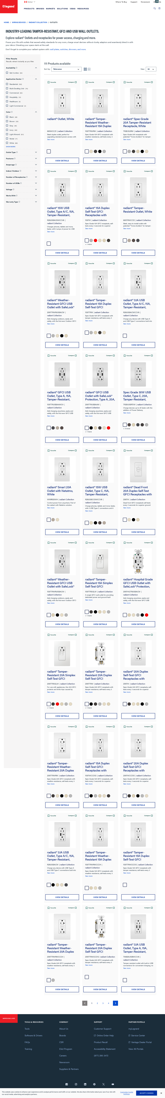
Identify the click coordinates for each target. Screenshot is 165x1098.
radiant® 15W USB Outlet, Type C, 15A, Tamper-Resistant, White (97, 490)
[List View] (89, 69)
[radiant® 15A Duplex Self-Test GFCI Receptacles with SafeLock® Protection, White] (100, 190)
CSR (61, 1042)
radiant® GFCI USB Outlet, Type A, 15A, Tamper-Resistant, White (59, 395)
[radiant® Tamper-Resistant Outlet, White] (138, 190)
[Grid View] (85, 69)
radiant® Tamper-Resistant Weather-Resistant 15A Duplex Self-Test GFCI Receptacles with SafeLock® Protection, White (98, 122)
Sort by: (47, 69)
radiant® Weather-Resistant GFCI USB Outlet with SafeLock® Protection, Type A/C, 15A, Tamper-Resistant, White (61, 583)
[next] (115, 1003)
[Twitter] (103, 1084)
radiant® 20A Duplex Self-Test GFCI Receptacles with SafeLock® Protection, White (136, 675)
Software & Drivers (33, 1035)
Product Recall (101, 1042)
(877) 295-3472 (101, 1055)
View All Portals (136, 1048)
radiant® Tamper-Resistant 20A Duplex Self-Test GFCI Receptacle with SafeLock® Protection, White (98, 675)
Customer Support (102, 1028)
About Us (63, 1028)
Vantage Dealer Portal (141, 1042)
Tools (27, 1028)
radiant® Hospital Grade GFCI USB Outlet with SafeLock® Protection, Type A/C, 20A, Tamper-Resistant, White (138, 583)
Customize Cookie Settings (126, 1093)
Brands (62, 1035)
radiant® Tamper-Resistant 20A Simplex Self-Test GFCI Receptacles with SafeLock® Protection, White (61, 675)
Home (6, 22)
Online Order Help (105, 1035)
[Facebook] (66, 1084)
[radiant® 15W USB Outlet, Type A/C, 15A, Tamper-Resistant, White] (62, 190)
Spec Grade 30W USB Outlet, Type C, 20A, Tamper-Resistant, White (137, 395)
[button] (21, 67)
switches (64, 49)
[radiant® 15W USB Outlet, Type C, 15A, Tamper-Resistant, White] (100, 469)
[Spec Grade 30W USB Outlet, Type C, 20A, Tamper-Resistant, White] (138, 374)
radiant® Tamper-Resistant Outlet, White (137, 209)
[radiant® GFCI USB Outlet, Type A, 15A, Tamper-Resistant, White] (62, 374)
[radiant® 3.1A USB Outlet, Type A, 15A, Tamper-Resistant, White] (138, 926)
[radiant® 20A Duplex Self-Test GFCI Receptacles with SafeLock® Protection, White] (138, 653)
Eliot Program (65, 1048)
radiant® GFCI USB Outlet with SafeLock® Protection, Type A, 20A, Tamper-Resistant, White (100, 395)
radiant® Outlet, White (60, 119)
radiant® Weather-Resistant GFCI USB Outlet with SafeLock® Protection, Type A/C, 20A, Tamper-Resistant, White (61, 303)
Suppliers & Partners (69, 1068)
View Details (62, 160)
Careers (62, 1055)
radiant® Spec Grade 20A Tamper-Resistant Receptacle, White (137, 122)
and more (81, 49)
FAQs (27, 1042)
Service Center (138, 1035)
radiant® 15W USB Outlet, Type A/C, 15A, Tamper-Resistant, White (60, 211)
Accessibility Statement (104, 1048)
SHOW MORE (10, 146)
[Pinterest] (94, 1084)
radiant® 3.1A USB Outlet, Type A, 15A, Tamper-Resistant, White (135, 948)
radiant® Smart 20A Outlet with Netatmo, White (60, 490)
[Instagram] (76, 1084)
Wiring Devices (19, 22)
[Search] (154, 8)
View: (142, 69)
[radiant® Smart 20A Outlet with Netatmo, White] (62, 469)
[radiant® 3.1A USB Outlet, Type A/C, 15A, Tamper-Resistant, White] (138, 282)
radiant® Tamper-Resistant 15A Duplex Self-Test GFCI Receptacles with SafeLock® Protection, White (98, 303)
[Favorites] (159, 8)
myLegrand (134, 1028)
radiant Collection (38, 22)
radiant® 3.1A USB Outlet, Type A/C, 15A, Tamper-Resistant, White (136, 303)
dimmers (72, 49)
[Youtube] (112, 1084)
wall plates (54, 49)
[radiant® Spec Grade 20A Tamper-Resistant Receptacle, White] (138, 101)
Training (28, 1048)
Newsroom (64, 1062)
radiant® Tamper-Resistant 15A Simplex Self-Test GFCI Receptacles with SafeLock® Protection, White (99, 583)
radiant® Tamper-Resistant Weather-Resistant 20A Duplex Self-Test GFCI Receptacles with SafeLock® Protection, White (60, 766)
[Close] (161, 1093)
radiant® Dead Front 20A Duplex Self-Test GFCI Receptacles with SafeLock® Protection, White (137, 490)
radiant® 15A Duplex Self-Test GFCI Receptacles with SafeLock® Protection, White (98, 211)
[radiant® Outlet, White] (62, 101)
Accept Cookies (147, 1093)
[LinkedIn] (85, 1084)
